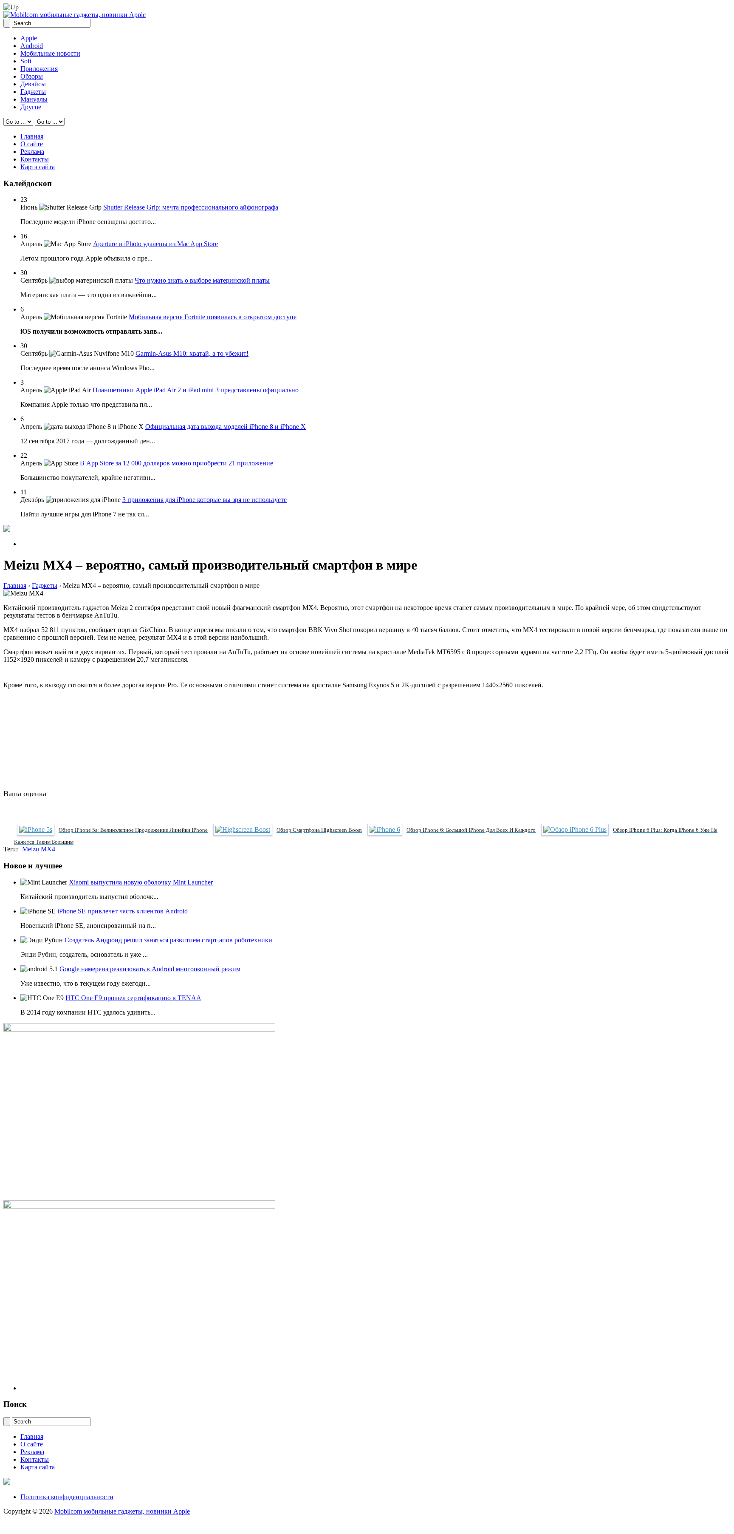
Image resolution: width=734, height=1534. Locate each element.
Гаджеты (33, 91)
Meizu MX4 (38, 849)
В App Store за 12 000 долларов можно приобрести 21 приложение (176, 463)
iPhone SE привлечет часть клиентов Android (122, 911)
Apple (28, 38)
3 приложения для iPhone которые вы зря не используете (204, 499)
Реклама (32, 151)
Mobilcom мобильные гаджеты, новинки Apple (122, 1511)
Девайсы (33, 84)
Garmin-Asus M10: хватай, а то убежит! (192, 353)
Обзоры (31, 76)
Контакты (34, 159)
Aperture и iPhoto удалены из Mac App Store (155, 243)
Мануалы (34, 99)
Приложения (39, 68)
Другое (30, 107)
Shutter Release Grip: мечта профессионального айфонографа (190, 207)
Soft (25, 61)
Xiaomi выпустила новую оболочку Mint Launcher (141, 882)
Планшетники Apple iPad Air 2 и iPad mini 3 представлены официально (196, 390)
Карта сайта (37, 166)
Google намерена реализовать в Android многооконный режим (149, 969)
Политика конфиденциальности (66, 1496)
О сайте (31, 143)
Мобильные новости (50, 53)
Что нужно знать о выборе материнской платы (202, 280)
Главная (31, 136)
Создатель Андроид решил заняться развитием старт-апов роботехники (168, 940)
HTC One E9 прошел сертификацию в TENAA (133, 997)
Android (31, 45)
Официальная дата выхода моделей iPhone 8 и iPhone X (225, 426)
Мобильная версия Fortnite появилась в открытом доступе (212, 316)
